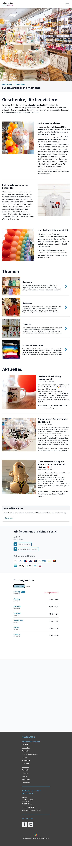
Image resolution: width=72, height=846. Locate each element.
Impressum (26, 779)
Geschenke (25, 745)
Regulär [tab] (28, 586)
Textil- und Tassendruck (30, 754)
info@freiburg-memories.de (31, 810)
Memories (25, 767)
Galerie (24, 776)
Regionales (25, 751)
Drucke (24, 757)
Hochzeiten (26, 748)
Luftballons (25, 764)
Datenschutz (26, 783)
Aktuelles (25, 773)
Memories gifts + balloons (31, 741)
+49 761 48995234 (28, 807)
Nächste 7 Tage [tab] (19, 586)
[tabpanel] (36, 614)
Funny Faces (26, 760)
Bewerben (9, 518)
